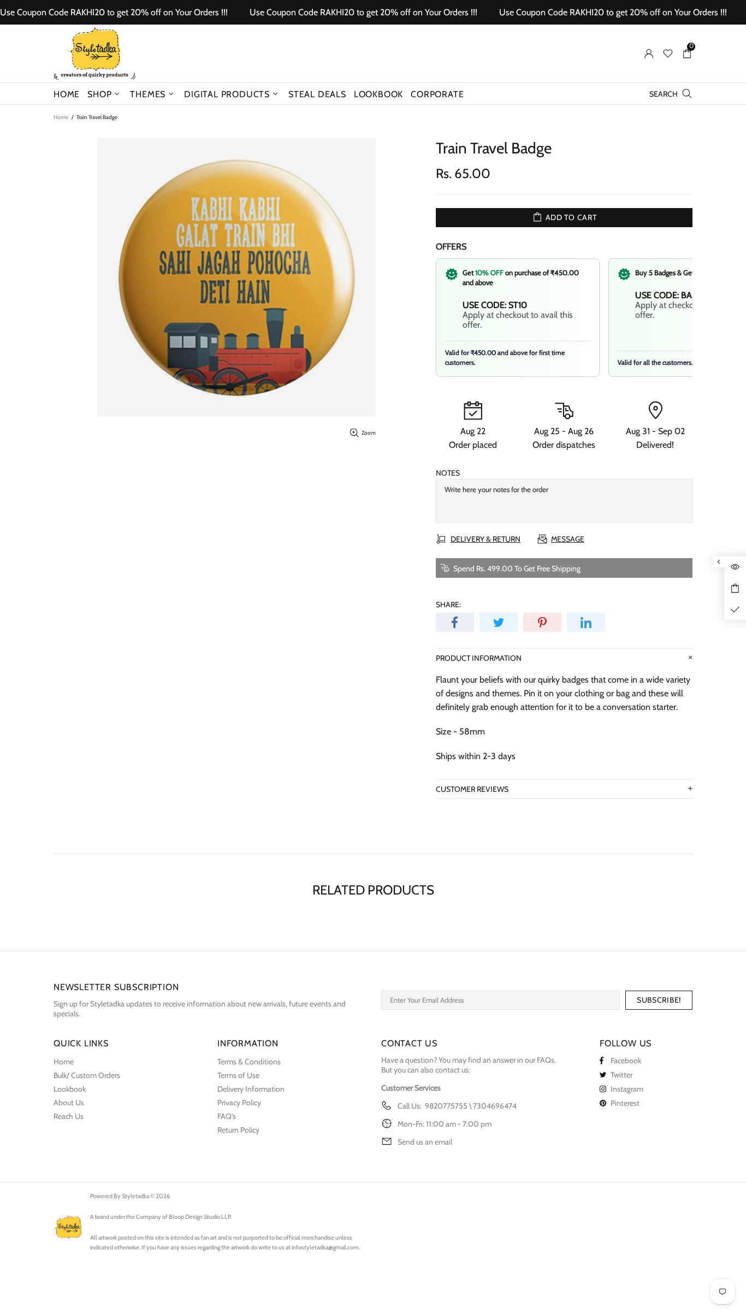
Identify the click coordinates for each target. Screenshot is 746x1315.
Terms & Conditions (249, 1062)
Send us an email (425, 1142)
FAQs (545, 1060)
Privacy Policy (239, 1102)
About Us (69, 1102)
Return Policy (238, 1130)
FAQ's (226, 1116)
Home (61, 117)
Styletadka (94, 53)
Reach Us (69, 1116)
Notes (448, 473)
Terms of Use (238, 1075)
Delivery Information (251, 1089)
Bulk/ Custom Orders (87, 1075)
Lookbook (70, 1089)
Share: (448, 604)
